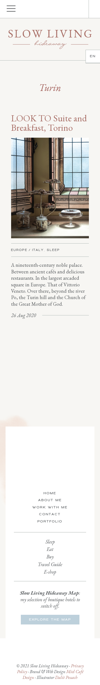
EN (93, 56)
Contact (50, 514)
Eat (50, 549)
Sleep (53, 250)
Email (80, 9)
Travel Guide (50, 564)
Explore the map (50, 619)
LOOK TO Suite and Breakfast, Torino (49, 123)
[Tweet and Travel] (50, 39)
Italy (38, 250)
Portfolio (50, 521)
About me (50, 500)
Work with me (50, 507)
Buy (50, 556)
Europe (19, 250)
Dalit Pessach (66, 677)
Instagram (75, 9)
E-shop (50, 572)
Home (50, 493)
